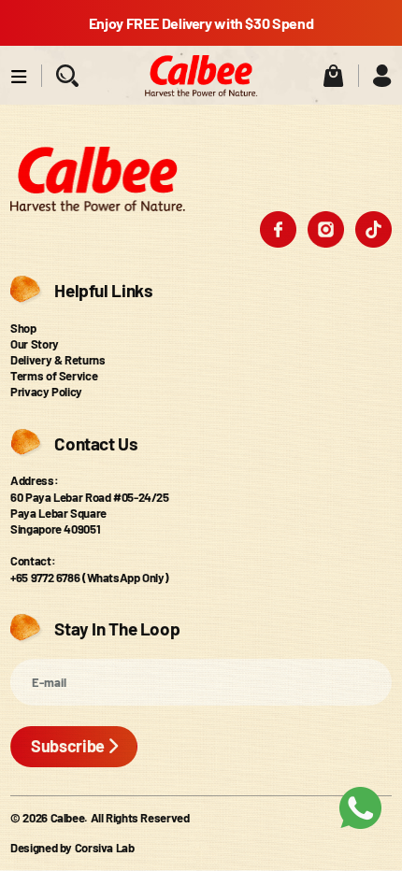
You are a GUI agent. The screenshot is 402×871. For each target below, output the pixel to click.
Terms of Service (53, 375)
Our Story (34, 343)
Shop (23, 328)
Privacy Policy (46, 391)
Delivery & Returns (57, 359)
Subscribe (68, 745)
